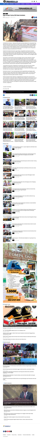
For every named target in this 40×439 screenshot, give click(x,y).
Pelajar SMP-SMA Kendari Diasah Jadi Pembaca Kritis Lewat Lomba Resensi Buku (8, 118)
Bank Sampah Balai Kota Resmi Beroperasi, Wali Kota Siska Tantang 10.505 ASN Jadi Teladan (31, 107)
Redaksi (4, 434)
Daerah (7, 13)
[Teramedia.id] (10, 1)
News (4, 13)
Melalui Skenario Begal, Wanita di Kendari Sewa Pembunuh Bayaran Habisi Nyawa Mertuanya (19, 336)
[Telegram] (34, 95)
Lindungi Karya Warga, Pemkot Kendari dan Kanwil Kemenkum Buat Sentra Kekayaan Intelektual (24, 231)
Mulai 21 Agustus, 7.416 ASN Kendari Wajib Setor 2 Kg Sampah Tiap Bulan (24, 238)
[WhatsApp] (36, 95)
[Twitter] (32, 95)
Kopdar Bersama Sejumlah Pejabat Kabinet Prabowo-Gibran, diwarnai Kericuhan (18, 419)
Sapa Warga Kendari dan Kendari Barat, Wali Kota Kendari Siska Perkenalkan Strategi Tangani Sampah (7, 129)
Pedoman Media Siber (27, 434)
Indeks (33, 434)
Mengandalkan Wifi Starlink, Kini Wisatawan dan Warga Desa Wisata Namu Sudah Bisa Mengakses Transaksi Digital (18, 372)
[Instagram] (7, 431)
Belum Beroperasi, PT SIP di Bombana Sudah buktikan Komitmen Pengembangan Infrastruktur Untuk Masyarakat (19, 366)
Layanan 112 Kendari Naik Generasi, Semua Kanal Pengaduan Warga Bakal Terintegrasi (19, 140)
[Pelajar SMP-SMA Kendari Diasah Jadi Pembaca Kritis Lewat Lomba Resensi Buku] (8, 113)
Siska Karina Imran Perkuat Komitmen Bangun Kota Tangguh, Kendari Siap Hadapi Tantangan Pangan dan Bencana (18, 414)
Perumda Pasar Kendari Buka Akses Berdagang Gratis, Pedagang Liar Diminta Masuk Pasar (31, 118)
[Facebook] (30, 95)
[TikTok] (11, 431)
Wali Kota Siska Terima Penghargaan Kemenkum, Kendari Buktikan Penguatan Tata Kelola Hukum (31, 129)
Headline (5, 137)
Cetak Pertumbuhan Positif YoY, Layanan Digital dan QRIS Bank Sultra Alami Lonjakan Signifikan (8, 107)
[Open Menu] (34, 1)
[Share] (36, 17)
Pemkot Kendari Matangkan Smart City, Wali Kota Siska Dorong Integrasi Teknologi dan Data (19, 129)
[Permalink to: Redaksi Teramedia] (4, 17)
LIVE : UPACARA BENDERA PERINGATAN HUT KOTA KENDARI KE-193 (14, 330)
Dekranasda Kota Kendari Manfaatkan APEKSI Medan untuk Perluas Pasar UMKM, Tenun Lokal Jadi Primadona (19, 407)
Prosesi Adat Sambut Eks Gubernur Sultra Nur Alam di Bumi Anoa (14, 339)
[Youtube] (9, 431)
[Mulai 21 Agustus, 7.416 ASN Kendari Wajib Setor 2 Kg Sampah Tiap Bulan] (7, 239)
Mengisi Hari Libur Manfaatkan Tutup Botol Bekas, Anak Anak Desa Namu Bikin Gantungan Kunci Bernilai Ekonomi (19, 376)
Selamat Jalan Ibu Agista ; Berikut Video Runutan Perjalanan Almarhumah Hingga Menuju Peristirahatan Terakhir (19, 334)
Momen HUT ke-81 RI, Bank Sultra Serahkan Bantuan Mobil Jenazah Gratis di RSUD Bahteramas (31, 140)
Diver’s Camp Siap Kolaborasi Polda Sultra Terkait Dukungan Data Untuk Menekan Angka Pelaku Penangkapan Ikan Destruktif (20, 107)
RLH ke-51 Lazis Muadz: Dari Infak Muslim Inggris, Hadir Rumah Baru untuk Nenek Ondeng (18, 369)
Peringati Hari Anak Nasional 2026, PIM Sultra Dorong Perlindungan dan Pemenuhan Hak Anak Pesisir (19, 379)
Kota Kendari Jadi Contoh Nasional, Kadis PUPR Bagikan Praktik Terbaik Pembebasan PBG (20, 118)
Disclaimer (20, 434)
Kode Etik (8, 434)
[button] (32, 1)
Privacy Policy (14, 434)
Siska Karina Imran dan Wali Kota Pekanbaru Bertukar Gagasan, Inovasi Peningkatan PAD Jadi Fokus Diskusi (20, 411)
